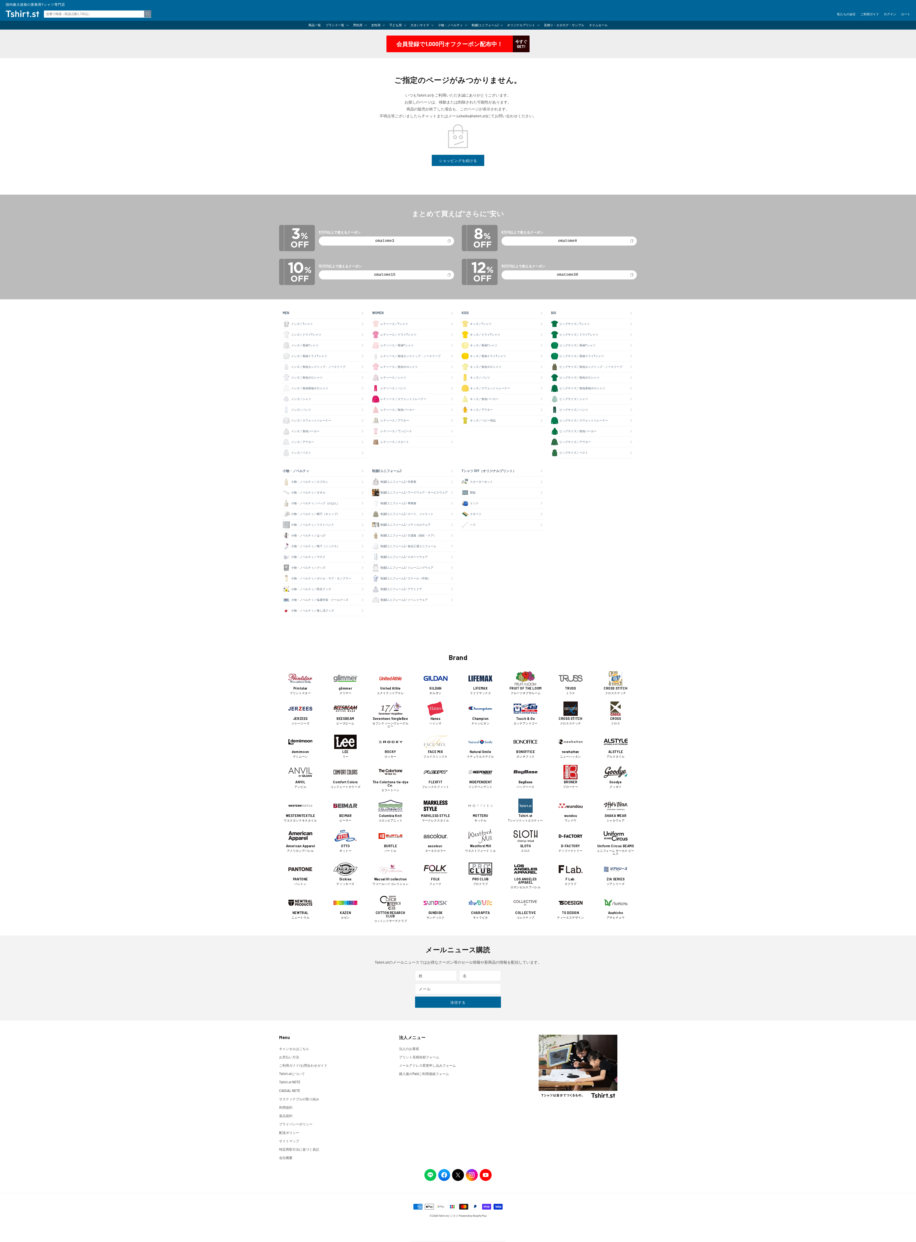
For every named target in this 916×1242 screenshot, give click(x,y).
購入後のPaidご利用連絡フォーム (424, 1074)
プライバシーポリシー (295, 1124)
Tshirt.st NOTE (289, 1082)
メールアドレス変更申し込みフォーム (427, 1065)
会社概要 (285, 1158)
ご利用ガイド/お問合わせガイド (303, 1065)
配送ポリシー (289, 1133)
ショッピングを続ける (458, 160)
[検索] (147, 13)
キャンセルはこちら (294, 1049)
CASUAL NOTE (289, 1091)
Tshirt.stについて (292, 1074)
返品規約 (285, 1116)
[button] (337, 25)
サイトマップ (289, 1141)
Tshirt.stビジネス (448, 1215)
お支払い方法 (289, 1057)
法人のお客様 (409, 1049)
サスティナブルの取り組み (299, 1099)
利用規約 (285, 1107)
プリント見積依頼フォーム (419, 1057)
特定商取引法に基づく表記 (299, 1149)
